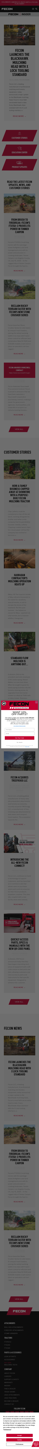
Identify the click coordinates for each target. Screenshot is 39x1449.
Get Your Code (19, 738)
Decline (19, 1440)
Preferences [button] (7, 1429)
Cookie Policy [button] (21, 1425)
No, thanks (19, 742)
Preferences (19, 1444)
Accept (19, 1435)
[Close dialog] (36, 702)
